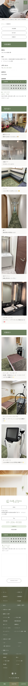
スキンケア (18, 653)
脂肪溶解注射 (18, 620)
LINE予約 (23, 684)
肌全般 (4, 664)
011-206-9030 (8, 67)
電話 (5, 684)
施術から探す (20, 605)
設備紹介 (14, 37)
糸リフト (5, 624)
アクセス (5, 600)
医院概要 (14, 28)
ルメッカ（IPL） (7, 627)
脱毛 (17, 657)
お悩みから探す (7, 609)
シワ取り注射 (18, 617)
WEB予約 (14, 684)
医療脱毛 (17, 624)
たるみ (19, 642)
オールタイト (6, 631)
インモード (17, 627)
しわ (4, 642)
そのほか (5, 667)
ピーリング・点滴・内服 (20, 631)
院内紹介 (14, 32)
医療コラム (6, 650)
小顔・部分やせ (6, 646)
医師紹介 (5, 596)
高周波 (4, 657)
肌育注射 (5, 620)
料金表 (19, 600)
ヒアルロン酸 (6, 617)
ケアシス (5, 634)
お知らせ (19, 592)
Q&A (4, 605)
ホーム (4, 592)
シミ (19, 646)
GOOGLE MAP (14, 580)
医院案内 (19, 596)
